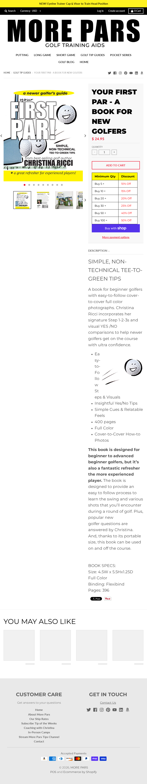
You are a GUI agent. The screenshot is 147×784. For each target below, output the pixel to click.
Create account (116, 10)
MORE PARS (79, 767)
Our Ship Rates (39, 718)
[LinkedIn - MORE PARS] (136, 72)
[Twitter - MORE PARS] (109, 72)
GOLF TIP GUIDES (22, 72)
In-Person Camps (39, 732)
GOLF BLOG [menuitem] (66, 62)
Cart (137, 10)
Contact (39, 741)
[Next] (85, 136)
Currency (25, 10)
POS (53, 772)
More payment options (115, 237)
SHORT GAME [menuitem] (65, 55)
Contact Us (108, 702)
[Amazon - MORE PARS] (141, 72)
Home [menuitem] (84, 62)
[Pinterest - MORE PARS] (125, 72)
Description (97, 250)
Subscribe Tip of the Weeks (39, 723)
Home (7, 72)
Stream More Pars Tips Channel (39, 736)
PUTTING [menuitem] (22, 55)
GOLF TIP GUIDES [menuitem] (93, 55)
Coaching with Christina (39, 727)
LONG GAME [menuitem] (42, 55)
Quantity (97, 147)
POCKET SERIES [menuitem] (120, 55)
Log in (100, 10)
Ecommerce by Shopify (80, 772)
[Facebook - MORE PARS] (115, 72)
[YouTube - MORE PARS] (131, 72)
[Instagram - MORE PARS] (120, 72)
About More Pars (39, 714)
